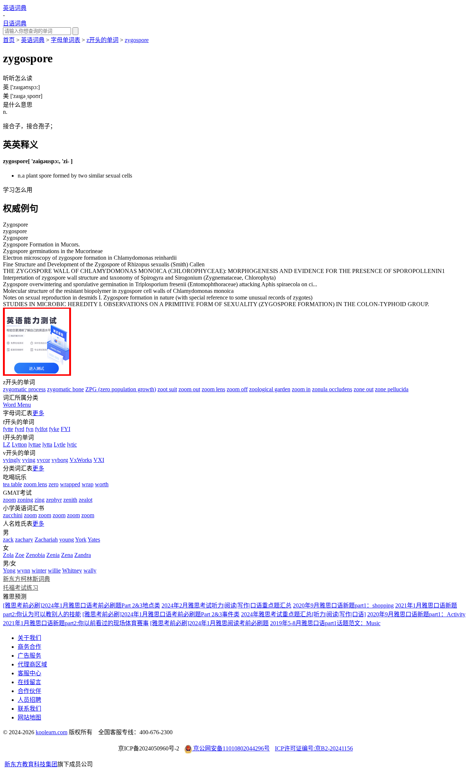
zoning (25, 500)
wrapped (70, 484)
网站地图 (29, 717)
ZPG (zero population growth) (120, 389)
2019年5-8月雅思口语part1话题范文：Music (325, 623)
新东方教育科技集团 (30, 764)
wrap (87, 484)
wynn (23, 570)
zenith (70, 500)
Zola (8, 555)
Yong (9, 570)
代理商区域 (32, 664)
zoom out (189, 389)
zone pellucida (391, 389)
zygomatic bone (65, 389)
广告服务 (29, 655)
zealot (85, 500)
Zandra (82, 555)
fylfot (41, 429)
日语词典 (14, 23)
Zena (67, 555)
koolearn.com (51, 732)
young (66, 539)
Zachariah (46, 539)
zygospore (137, 40)
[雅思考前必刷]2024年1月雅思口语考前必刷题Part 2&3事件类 (161, 614)
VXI (98, 460)
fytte (8, 429)
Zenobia (35, 555)
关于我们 (29, 638)
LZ (6, 444)
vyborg (60, 460)
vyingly (12, 460)
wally (90, 570)
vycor (43, 460)
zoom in (301, 389)
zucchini (12, 515)
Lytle (59, 444)
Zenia (53, 555)
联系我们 (29, 708)
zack (8, 539)
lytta (47, 444)
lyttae (34, 444)
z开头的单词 (102, 40)
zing (40, 500)
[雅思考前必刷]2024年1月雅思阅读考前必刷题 (209, 623)
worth (102, 484)
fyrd (19, 429)
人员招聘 (29, 700)
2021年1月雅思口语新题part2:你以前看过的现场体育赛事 (76, 623)
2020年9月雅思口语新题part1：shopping (343, 605)
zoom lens (213, 389)
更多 (38, 413)
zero (54, 484)
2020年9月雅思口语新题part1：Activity (416, 614)
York (80, 539)
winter (39, 570)
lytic (72, 444)
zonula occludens (332, 389)
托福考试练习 (20, 588)
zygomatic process (24, 389)
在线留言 (29, 682)
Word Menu (17, 405)
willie (54, 570)
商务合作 (29, 647)
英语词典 (14, 8)
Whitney (72, 570)
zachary (24, 539)
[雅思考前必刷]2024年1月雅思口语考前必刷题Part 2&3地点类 (81, 605)
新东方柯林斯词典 (26, 579)
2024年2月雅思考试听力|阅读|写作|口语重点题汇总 (226, 605)
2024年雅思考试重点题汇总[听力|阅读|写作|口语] (303, 614)
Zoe (19, 555)
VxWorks (81, 460)
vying (28, 460)
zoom (9, 500)
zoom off (237, 389)
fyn (29, 429)
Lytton (19, 444)
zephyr (54, 500)
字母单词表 (65, 40)
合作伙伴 (29, 691)
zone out (363, 389)
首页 (9, 40)
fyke (54, 429)
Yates (94, 539)
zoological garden (269, 389)
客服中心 (29, 673)
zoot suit (167, 389)
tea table (12, 484)
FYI (65, 429)
